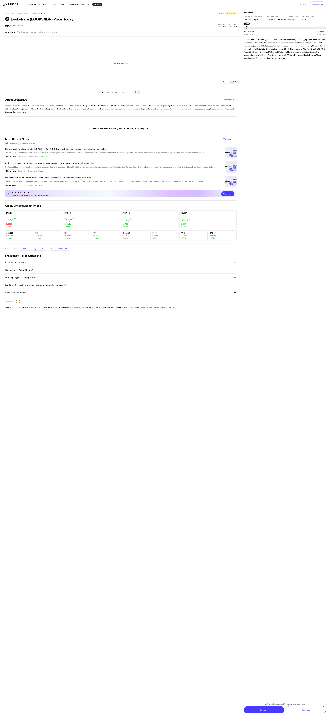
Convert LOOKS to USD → (60, 248)
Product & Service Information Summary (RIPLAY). (157, 307)
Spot (36, 13)
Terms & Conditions (128, 307)
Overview (10, 32)
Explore (14, 13)
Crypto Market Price (25, 13)
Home (7, 13)
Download (306, 709)
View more (228, 99)
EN (304, 4)
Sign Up (263, 709)
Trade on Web (317, 4)
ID (301, 4)
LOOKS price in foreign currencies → (33, 248)
